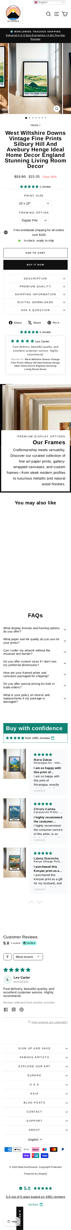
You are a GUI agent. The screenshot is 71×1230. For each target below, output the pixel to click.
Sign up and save (34, 1048)
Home (35, 125)
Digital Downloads (35, 302)
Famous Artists (34, 1057)
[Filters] (7, 956)
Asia (34, 1093)
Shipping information (35, 294)
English (42, 2)
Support (34, 1120)
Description (35, 278)
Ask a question (35, 310)
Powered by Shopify (35, 1173)
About (34, 1129)
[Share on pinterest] (21, 1010)
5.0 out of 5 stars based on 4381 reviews (35, 1196)
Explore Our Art (34, 1066)
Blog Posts (35, 1102)
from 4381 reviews (37, 738)
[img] (15, 738)
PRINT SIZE (34, 195)
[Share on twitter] (13, 1010)
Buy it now (35, 264)
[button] (29, 186)
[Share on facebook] (5, 1010)
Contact (34, 1111)
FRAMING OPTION (34, 212)
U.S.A (34, 1084)
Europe (35, 1075)
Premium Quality (35, 286)
